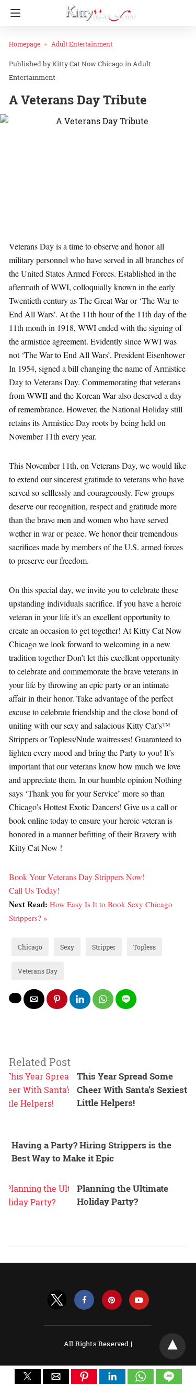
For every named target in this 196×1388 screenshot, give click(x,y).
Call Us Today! (34, 890)
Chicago (30, 947)
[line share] (126, 999)
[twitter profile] (57, 1300)
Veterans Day (37, 971)
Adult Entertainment (81, 44)
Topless (144, 947)
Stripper (104, 947)
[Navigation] (13, 13)
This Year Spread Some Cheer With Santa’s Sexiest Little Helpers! (132, 1089)
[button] (28, 1376)
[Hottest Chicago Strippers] (101, 9)
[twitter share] (15, 998)
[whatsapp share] (103, 999)
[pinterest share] (57, 999)
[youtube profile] (139, 1300)
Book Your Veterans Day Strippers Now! (77, 876)
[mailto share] (34, 999)
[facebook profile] (84, 1300)
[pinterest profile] (112, 1300)
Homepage (24, 44)
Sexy (67, 947)
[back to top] (172, 1346)
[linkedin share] (80, 999)
